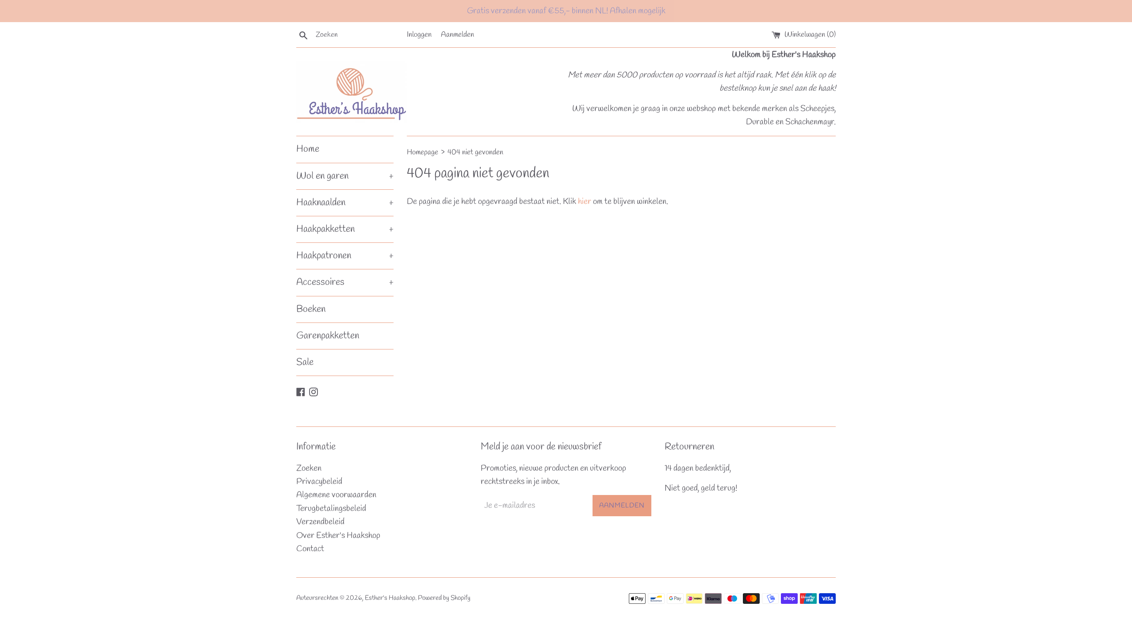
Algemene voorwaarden (336, 495)
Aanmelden (457, 35)
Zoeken (308, 468)
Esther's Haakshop (390, 598)
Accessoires (345, 282)
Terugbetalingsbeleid (331, 508)
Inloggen (419, 35)
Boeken (310, 309)
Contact (310, 549)
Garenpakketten (327, 335)
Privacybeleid (319, 481)
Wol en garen (345, 176)
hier (584, 201)
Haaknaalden (345, 202)
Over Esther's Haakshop (338, 535)
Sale (305, 362)
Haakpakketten (345, 229)
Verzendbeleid (320, 522)
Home (307, 149)
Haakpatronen (345, 255)
